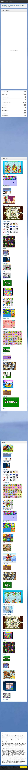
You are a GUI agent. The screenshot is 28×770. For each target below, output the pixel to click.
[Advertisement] (14, 26)
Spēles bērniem (14, 110)
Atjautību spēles (14, 91)
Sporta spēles (14, 113)
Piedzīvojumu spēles (14, 102)
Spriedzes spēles (14, 115)
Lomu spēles (14, 99)
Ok (23, 767)
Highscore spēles (14, 97)
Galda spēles (14, 94)
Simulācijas (14, 107)
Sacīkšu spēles (14, 105)
